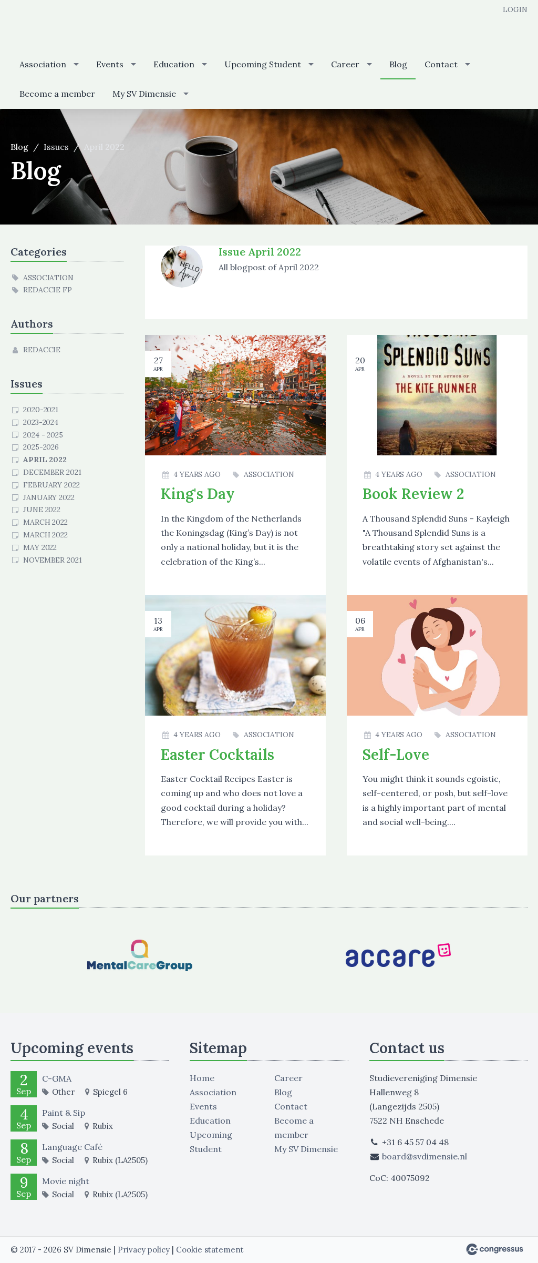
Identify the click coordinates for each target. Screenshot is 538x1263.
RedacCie (41, 349)
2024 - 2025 (43, 435)
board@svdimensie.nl (424, 1156)
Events (109, 64)
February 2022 (51, 485)
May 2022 (40, 547)
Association (42, 64)
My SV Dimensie (144, 93)
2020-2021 (40, 409)
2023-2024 (40, 422)
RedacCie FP (47, 289)
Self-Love (396, 754)
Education (173, 64)
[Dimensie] (53, 25)
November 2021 (52, 560)
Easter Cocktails (217, 754)
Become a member (57, 93)
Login (515, 9)
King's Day (198, 493)
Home (202, 1078)
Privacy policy (144, 1250)
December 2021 (52, 472)
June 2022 (41, 509)
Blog (398, 64)
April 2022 (45, 459)
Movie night (65, 1181)
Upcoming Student (262, 64)
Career (345, 64)
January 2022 (49, 497)
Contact (441, 64)
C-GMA (56, 1078)
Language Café (72, 1147)
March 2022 (45, 522)
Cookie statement (210, 1250)
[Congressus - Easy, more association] (494, 1249)
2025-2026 (41, 447)
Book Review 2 (413, 493)
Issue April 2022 (260, 251)
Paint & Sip (63, 1112)
